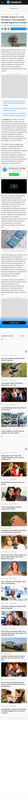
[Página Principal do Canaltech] (14, 3)
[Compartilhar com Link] (8, 29)
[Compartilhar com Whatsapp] (2, 29)
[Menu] (2, 2)
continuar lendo (14, 323)
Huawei (19, 290)
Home (2, 14)
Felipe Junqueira (8, 25)
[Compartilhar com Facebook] (5, 29)
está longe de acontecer (17, 52)
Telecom (17, 14)
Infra (12, 14)
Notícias (7, 14)
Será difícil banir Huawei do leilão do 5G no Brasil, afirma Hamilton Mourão (14, 103)
